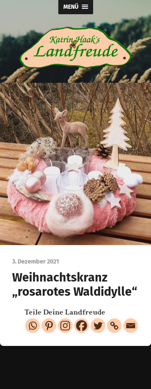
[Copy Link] (114, 325)
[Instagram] (65, 325)
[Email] (130, 325)
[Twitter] (98, 325)
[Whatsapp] (32, 325)
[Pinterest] (49, 325)
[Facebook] (81, 325)
